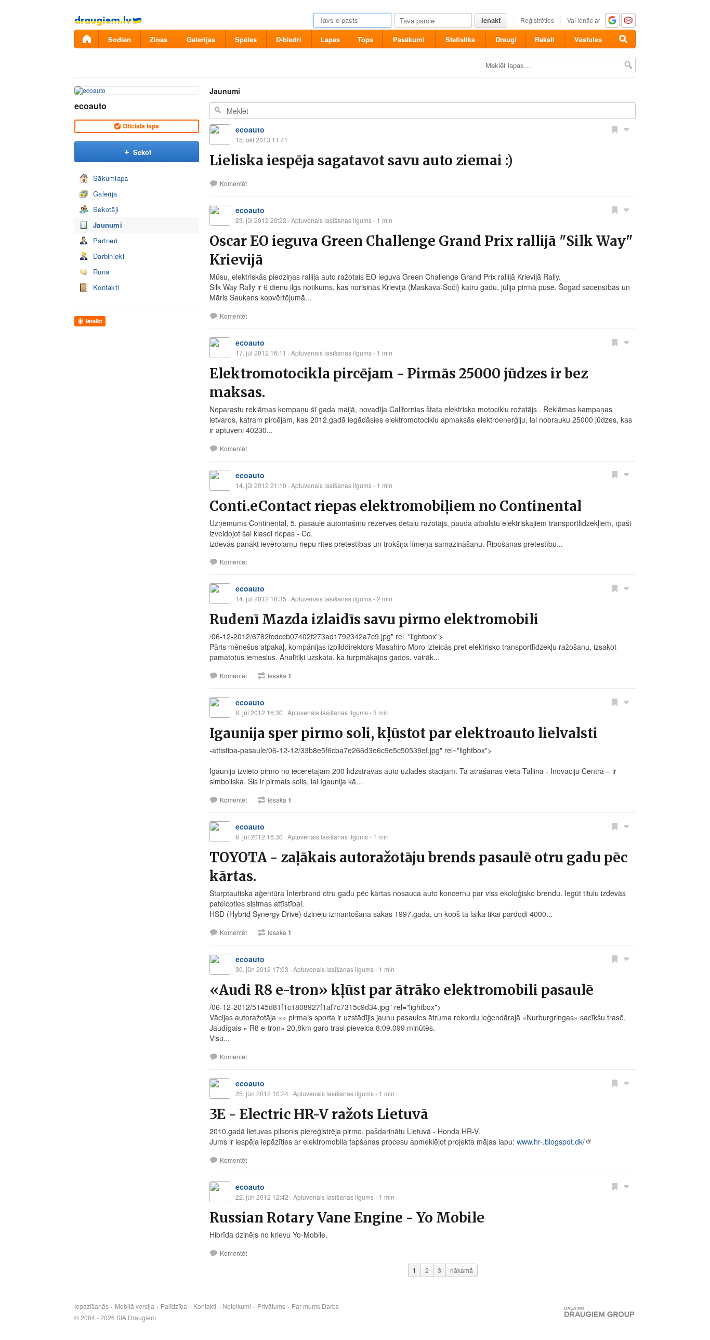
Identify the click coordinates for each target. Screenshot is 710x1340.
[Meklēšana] (624, 39)
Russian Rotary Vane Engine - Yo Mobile (346, 1217)
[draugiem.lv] (86, 39)
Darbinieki (108, 256)
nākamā (461, 1270)
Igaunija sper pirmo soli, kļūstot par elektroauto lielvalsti (403, 733)
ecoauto (90, 106)
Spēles (246, 39)
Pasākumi (409, 39)
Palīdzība (174, 1306)
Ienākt (491, 20)
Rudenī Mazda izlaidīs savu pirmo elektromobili (373, 619)
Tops (365, 39)
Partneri (105, 240)
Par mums (306, 1306)
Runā (101, 272)
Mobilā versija (134, 1306)
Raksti (545, 39)
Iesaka (280, 676)
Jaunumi (107, 225)
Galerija (105, 194)
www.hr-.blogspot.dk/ (551, 1141)
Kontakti (106, 287)
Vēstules (588, 39)
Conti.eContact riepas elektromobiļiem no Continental (395, 506)
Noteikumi (236, 1306)
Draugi (506, 39)
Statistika (460, 39)
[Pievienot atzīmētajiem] (615, 129)
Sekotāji (106, 209)
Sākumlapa (110, 178)
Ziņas (158, 39)
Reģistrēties (537, 20)
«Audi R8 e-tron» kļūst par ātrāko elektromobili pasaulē (401, 990)
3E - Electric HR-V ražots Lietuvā (318, 1114)
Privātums (271, 1306)
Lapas (330, 39)
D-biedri (288, 39)
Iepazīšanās (91, 1306)
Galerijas (201, 39)
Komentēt (233, 183)
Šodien (119, 39)
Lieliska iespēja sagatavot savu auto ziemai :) (361, 160)
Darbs (330, 1306)
